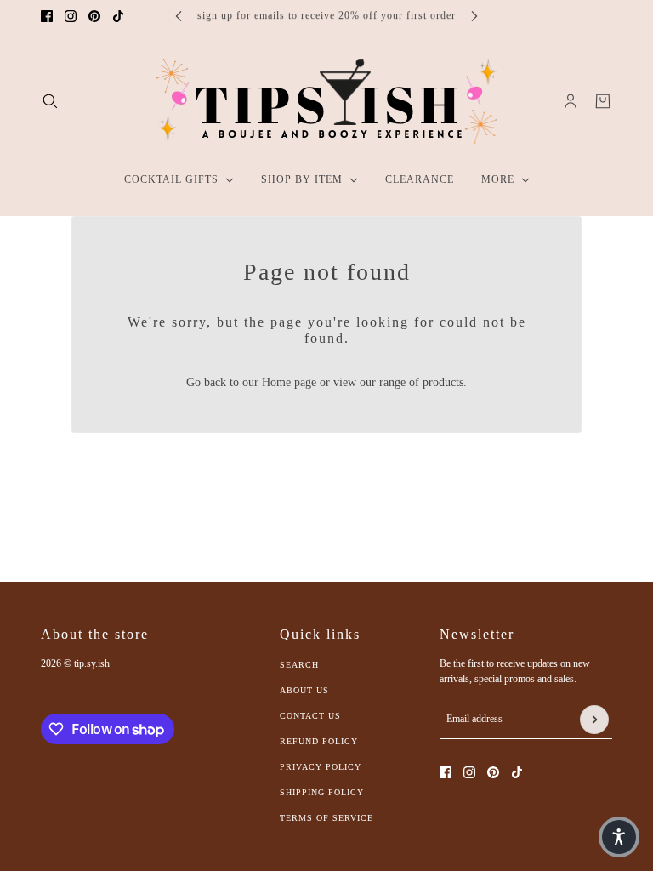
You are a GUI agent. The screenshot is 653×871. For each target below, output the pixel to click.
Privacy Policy (320, 766)
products (443, 382)
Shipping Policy (322, 792)
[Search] (50, 101)
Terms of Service (326, 818)
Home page (289, 382)
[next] (474, 16)
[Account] (570, 101)
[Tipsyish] (326, 101)
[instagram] (70, 16)
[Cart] (602, 101)
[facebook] (46, 16)
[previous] (178, 16)
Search (299, 664)
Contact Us (310, 715)
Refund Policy (319, 741)
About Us (304, 690)
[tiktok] (118, 16)
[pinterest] (94, 16)
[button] (619, 837)
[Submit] (594, 719)
